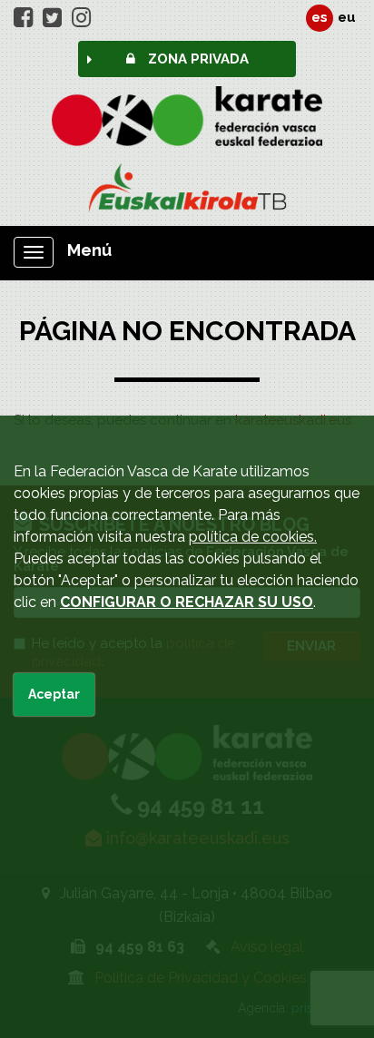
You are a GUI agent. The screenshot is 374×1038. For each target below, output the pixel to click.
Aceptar (54, 694)
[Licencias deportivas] (187, 187)
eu (347, 17)
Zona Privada (196, 59)
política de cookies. (253, 536)
